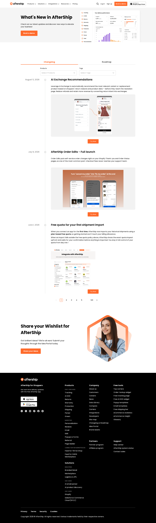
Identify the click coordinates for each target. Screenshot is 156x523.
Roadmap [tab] (106, 62)
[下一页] (97, 300)
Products (43, 68)
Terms (33, 511)
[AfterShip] (17, 3)
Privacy (24, 511)
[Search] (98, 4)
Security (43, 511)
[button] (58, 72)
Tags (81, 68)
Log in (102, 4)
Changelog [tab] (49, 62)
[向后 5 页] (86, 300)
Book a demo (121, 4)
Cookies (53, 511)
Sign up (109, 4)
